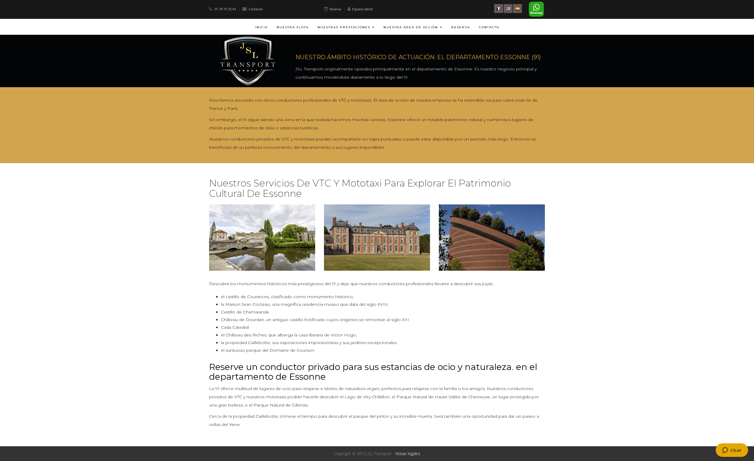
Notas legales (408, 453)
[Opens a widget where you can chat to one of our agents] (731, 450)
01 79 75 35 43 (226, 9)
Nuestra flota (293, 27)
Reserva (335, 9)
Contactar (256, 9)
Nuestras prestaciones (344, 27)
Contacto (489, 27)
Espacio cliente (362, 9)
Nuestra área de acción (410, 27)
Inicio (261, 27)
